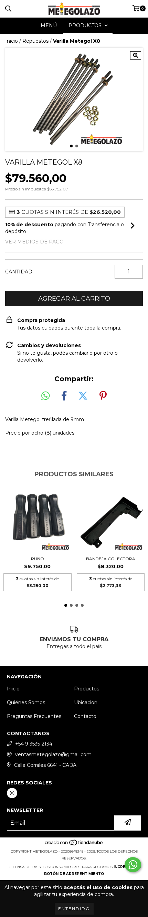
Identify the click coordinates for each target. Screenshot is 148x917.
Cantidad (18, 272)
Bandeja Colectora (110, 558)
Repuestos (35, 41)
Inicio (11, 41)
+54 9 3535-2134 (33, 744)
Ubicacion (85, 702)
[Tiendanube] (74, 844)
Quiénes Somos (26, 702)
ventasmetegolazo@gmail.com (53, 754)
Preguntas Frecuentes (34, 716)
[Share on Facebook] (64, 396)
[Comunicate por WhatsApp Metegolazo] (133, 864)
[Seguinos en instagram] (12, 793)
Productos (86, 689)
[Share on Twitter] (82, 396)
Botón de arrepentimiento (74, 874)
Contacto (85, 716)
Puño (37, 558)
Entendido (74, 908)
